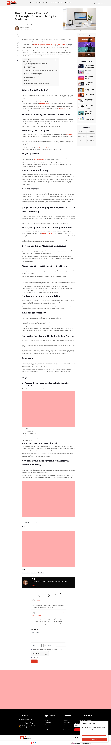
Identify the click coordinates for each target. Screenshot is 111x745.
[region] (94, 731)
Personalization (29, 69)
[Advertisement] (48, 400)
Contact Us (47, 729)
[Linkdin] (36, 743)
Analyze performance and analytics (33, 76)
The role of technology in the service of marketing (35, 63)
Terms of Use (66, 729)
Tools (66, 2)
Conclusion (26, 80)
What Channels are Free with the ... (89, 101)
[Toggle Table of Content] (56, 60)
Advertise (47, 727)
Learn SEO (65, 720)
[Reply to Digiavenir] (63, 613)
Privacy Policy (66, 722)
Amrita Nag (38, 600)
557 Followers (82, 136)
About (46, 720)
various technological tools (47, 233)
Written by (24, 27)
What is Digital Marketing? (29, 61)
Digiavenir (38, 613)
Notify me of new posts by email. (39, 657)
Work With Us (48, 724)
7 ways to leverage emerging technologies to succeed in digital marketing (40, 70)
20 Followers (91, 131)
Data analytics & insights (30, 64)
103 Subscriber (92, 140)
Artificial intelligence (86, 55)
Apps (86, 50)
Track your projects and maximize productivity (34, 71)
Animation (86, 44)
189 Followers (82, 140)
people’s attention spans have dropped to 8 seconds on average (49, 44)
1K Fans (80, 131)
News (70, 2)
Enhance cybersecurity (30, 77)
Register (103, 3)
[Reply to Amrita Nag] (63, 600)
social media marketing (44, 103)
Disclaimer (65, 727)
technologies (34, 572)
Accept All (94, 739)
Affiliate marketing (86, 39)
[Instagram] (33, 743)
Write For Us (48, 722)
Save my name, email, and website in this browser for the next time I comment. (47, 649)
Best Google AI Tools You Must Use (83, 743)
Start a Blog (38, 2)
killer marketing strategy (29, 193)
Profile (33, 585)
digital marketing (26, 572)
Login (99, 3)
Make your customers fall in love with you (34, 74)
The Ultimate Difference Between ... (88, 113)
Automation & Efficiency (30, 67)
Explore (32, 2)
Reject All (94, 736)
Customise (94, 734)
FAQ (64, 724)
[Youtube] (31, 743)
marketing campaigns (39, 159)
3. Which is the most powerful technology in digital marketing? (37, 83)
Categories (61, 2)
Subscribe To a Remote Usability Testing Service (35, 78)
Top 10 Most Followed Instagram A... (88, 72)
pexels (83, 30)
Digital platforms (29, 66)
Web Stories (46, 2)
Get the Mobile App (25, 728)
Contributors (54, 2)
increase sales (62, 108)
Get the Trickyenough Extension (28, 726)
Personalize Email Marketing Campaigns (34, 73)
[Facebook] (27, 743)
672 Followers (92, 136)
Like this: (27, 84)
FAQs (25, 82)
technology (69, 134)
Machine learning (43, 147)
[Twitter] (29, 743)
